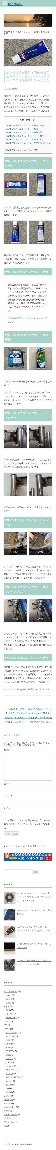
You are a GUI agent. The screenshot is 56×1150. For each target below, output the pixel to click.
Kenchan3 (15, 4)
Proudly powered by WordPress (18, 1144)
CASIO (8, 1054)
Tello (8, 1039)
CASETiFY (10, 1051)
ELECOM (9, 1058)
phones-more (10, 1114)
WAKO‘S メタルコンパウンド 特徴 (21, 128)
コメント (8, 749)
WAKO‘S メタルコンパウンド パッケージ (24, 125)
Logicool (9, 1066)
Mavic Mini (10, 1036)
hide (33, 120)
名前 (7, 784)
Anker (8, 1047)
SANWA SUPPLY (13, 1077)
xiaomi (9, 1092)
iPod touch (11, 1017)
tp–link (9, 1084)
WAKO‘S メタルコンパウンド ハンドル (23, 139)
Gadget (7, 1043)
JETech (9, 1062)
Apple (6, 1006)
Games (7, 1095)
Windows (8, 1118)
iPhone (9, 1013)
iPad (8, 1010)
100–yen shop (10, 991)
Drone (7, 1028)
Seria (8, 998)
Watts (8, 1002)
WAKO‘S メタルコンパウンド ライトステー (25, 136)
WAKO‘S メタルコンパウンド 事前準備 (23, 132)
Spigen (9, 1080)
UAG (8, 1088)
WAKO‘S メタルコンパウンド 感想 (21, 150)
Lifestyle (8, 1099)
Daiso (8, 995)
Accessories (11, 1032)
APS (5, 1025)
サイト (7, 808)
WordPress (9, 1121)
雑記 (6, 1125)
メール (8, 796)
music (6, 1110)
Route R (9, 1073)
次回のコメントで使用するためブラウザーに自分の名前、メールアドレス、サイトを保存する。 (27, 824)
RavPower (10, 1069)
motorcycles (20, 689)
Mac (7, 1021)
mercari (7, 1103)
